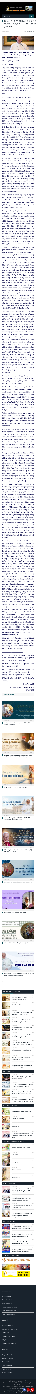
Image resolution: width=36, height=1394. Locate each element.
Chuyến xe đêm (16, 1170)
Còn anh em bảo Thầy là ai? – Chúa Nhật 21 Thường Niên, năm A (22, 1021)
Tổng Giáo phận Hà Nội (8, 1336)
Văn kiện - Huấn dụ (29, 31)
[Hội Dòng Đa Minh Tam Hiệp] (18, 8)
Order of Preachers (7, 1303)
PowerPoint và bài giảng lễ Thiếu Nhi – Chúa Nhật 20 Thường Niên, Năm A (22, 1100)
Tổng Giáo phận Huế (7, 1340)
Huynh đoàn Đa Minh (7, 1300)
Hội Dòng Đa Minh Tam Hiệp (21, 1390)
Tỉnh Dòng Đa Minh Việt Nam (10, 1307)
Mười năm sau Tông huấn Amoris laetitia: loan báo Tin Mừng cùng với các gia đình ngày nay (18, 756)
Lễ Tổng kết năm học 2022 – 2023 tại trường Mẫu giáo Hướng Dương (22, 1227)
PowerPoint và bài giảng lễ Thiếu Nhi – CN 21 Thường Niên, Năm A (22, 1085)
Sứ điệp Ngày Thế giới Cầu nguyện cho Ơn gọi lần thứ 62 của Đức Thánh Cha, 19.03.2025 (19, 974)
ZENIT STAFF (7, 64)
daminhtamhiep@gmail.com (13, 1386)
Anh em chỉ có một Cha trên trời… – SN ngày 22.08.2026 (22, 1058)
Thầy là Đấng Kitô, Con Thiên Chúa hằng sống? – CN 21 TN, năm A (22, 1013)
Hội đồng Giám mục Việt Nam (10, 1329)
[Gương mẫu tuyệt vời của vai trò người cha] (18, 775)
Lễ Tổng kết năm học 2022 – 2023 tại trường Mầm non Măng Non (22, 1235)
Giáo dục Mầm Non (9, 1221)
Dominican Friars (6, 1296)
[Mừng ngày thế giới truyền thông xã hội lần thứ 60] (18, 870)
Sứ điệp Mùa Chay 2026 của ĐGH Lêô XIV (15, 912)
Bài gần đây (17, 992)
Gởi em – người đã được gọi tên (21, 1147)
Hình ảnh (12, 1183)
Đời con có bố (15, 1177)
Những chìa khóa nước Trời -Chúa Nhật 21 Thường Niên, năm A (21, 1036)
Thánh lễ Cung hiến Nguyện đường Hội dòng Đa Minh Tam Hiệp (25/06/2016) (22, 1215)
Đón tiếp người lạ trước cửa (19, 1005)
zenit (31, 684)
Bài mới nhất (7, 992)
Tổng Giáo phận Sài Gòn (9, 1343)
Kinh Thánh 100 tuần (7, 1358)
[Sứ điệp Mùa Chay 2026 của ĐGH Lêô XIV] (18, 900)
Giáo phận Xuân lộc (7, 1325)
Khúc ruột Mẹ (15, 1126)
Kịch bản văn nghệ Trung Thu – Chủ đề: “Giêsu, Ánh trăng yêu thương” (22, 1093)
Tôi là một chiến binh (18, 1118)
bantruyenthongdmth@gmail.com (18, 1388)
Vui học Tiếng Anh (7, 1372)
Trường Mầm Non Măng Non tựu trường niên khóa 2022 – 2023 (21, 1242)
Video (5, 1183)
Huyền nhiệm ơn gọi (17, 1141)
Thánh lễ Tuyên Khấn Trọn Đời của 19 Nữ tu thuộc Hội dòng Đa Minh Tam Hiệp (22, 1135)
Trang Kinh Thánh (7, 1362)
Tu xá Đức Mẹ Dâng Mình (9, 1310)
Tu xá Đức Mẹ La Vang (8, 1314)
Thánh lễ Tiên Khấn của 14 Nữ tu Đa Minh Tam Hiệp (22, 1206)
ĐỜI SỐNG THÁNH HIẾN (10, 1105)
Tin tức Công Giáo (7, 1332)
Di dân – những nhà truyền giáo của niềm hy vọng (18, 943)
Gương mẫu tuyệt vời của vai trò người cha (15, 787)
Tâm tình (6, 1141)
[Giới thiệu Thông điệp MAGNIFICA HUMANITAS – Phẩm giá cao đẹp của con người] (18, 806)
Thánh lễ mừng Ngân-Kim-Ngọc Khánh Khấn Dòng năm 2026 (21, 1199)
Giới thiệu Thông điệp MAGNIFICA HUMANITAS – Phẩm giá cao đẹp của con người (18, 818)
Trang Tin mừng (6, 1369)
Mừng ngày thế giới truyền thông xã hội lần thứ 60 (18, 882)
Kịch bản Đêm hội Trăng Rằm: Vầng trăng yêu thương (22, 1028)
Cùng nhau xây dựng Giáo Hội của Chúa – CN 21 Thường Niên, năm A (22, 1043)
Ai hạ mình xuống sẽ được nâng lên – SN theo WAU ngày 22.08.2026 (22, 1066)
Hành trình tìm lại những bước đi (21, 1111)
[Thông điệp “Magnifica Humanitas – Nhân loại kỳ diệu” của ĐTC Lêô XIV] (18, 838)
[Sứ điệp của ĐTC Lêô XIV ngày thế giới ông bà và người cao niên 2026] (18, 711)
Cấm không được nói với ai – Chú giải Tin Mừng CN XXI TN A (22, 998)
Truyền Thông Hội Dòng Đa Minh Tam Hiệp (20, 1392)
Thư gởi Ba (15, 1162)
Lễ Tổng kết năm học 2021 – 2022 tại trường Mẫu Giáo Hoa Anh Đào (22, 1250)
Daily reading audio (7, 1355)
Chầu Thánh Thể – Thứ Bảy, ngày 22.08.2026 (21, 1051)
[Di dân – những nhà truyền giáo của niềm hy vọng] (18, 931)
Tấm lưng (15, 1154)
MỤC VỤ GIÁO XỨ (8, 1071)
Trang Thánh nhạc (7, 1365)
